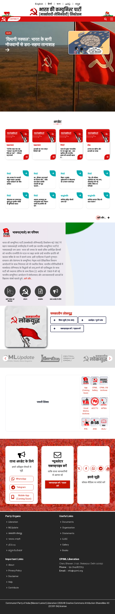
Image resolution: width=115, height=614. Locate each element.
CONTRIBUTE (14, 19)
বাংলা (58, 4)
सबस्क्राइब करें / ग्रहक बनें (57, 484)
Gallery (65, 545)
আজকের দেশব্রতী (14, 539)
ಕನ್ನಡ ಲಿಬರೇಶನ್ (15, 550)
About (11, 565)
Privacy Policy (15, 571)
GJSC (65, 539)
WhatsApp (21, 478)
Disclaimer (13, 576)
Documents (68, 522)
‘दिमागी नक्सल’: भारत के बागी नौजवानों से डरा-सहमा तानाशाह (30, 42)
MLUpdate (13, 528)
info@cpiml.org (75, 571)
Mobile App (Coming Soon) (23, 497)
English (39, 4)
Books (65, 550)
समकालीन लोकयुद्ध (15, 533)
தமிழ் (67, 4)
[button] (110, 358)
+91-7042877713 (76, 567)
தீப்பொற (12, 545)
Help (10, 582)
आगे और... (28, 278)
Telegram (21, 487)
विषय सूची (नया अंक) (66, 320)
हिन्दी (50, 4)
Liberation (13, 522)
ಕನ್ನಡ (77, 4)
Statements (68, 533)
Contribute (13, 588)
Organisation (68, 528)
